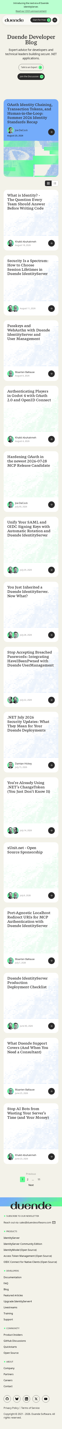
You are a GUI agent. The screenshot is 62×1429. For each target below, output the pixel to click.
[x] (36, 1399)
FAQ (6, 1283)
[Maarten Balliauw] (15, 308)
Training (8, 1313)
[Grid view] (48, 183)
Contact (8, 1386)
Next (31, 1185)
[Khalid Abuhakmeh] (10, 243)
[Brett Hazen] (15, 570)
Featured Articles (13, 1295)
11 (39, 1179)
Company (9, 1368)
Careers (8, 1380)
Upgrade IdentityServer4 (18, 1301)
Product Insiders (13, 1334)
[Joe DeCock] (10, 130)
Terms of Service (30, 1407)
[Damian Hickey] (10, 765)
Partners (9, 1374)
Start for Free (39, 20)
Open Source (11, 1352)
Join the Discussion (29, 76)
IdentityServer (12, 1237)
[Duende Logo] (14, 20)
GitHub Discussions (15, 1340)
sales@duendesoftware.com (35, 1222)
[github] (7, 1399)
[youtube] (45, 1399)
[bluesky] (16, 1399)
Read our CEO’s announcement (31, 11)
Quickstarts (10, 1346)
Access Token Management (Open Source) (28, 1255)
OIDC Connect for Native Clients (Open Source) (30, 1261)
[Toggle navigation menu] (54, 20)
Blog (6, 1289)
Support (8, 1319)
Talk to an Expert (29, 67)
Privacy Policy (11, 1407)
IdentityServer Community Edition (23, 1243)
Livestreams (10, 1307)
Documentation (13, 1277)
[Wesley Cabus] (15, 635)
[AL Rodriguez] (10, 700)
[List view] (55, 183)
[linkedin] (26, 1399)
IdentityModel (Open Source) (20, 1249)
